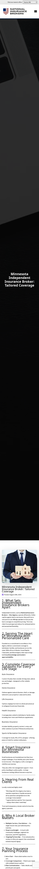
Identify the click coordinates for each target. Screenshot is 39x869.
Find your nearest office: (15, 2)
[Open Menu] (35, 11)
